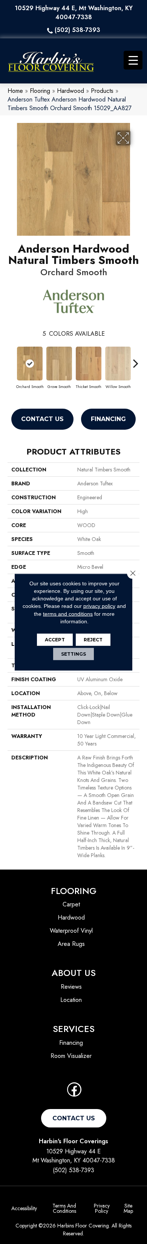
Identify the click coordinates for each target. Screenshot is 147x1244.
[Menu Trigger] (133, 60)
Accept (55, 639)
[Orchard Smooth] (29, 363)
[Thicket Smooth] (88, 363)
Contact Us (42, 419)
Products (102, 90)
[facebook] (74, 1092)
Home (15, 90)
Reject (93, 639)
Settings (73, 654)
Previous (11, 359)
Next (135, 359)
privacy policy (99, 606)
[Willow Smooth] (118, 363)
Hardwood (70, 90)
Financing (108, 419)
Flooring (40, 90)
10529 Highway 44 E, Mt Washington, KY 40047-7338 (74, 12)
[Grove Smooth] (59, 363)
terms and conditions (68, 614)
